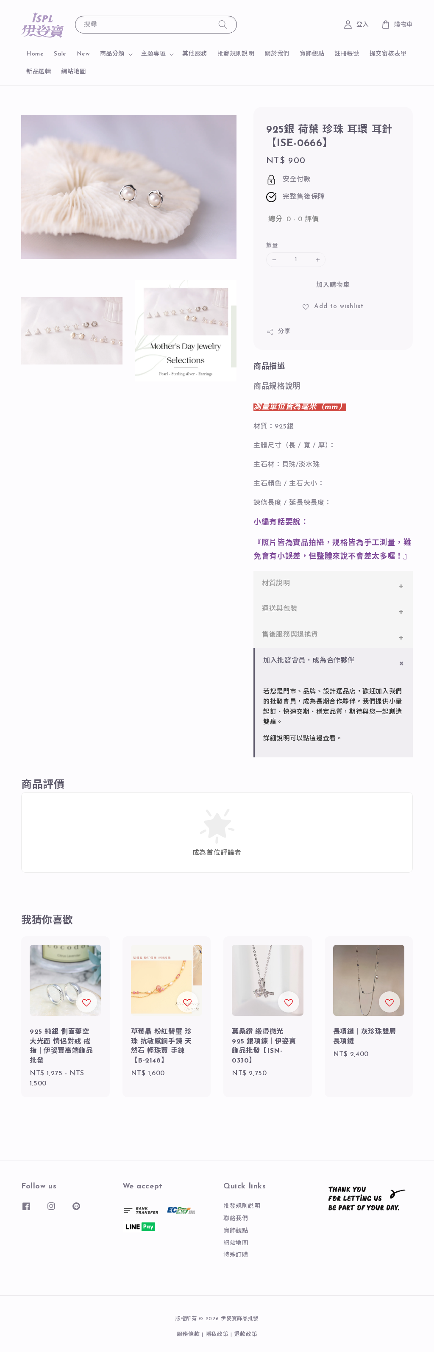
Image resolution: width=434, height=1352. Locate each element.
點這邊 (313, 739)
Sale (60, 54)
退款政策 (246, 1334)
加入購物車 (333, 285)
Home (35, 54)
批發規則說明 (236, 54)
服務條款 (188, 1334)
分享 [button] (284, 331)
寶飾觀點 (312, 54)
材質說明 (276, 583)
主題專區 (153, 54)
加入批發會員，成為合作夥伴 (309, 660)
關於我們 (276, 54)
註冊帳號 (346, 54)
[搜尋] (222, 24)
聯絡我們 (235, 1219)
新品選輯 (38, 72)
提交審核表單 (388, 54)
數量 (272, 245)
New (83, 54)
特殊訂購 (235, 1255)
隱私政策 (217, 1334)
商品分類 (112, 54)
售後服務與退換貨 (290, 634)
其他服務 (194, 54)
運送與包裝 (279, 609)
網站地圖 (73, 72)
